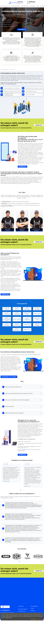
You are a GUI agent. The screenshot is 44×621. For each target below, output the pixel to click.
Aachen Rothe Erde (27, 313)
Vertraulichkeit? (9, 406)
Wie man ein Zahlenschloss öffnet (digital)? (17, 400)
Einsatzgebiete (34, 606)
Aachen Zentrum (17, 308)
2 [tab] (20, 561)
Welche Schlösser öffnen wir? (13, 387)
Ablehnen (40, 619)
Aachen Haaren (17, 319)
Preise (32, 608)
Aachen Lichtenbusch (6, 324)
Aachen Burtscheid (27, 308)
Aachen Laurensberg (17, 313)
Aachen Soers (27, 324)
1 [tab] (19, 561)
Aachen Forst (27, 329)
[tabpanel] (11, 473)
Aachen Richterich (27, 319)
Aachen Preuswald (37, 308)
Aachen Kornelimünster (17, 324)
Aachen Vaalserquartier (17, 329)
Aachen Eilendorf (37, 324)
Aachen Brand (37, 313)
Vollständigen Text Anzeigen (9, 376)
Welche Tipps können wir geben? (14, 413)
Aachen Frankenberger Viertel (6, 319)
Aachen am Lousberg (6, 308)
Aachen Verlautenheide (6, 313)
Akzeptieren (34, 619)
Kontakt (33, 610)
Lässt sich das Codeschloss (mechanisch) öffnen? (19, 393)
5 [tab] (24, 561)
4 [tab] (23, 561)
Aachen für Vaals (37, 319)
